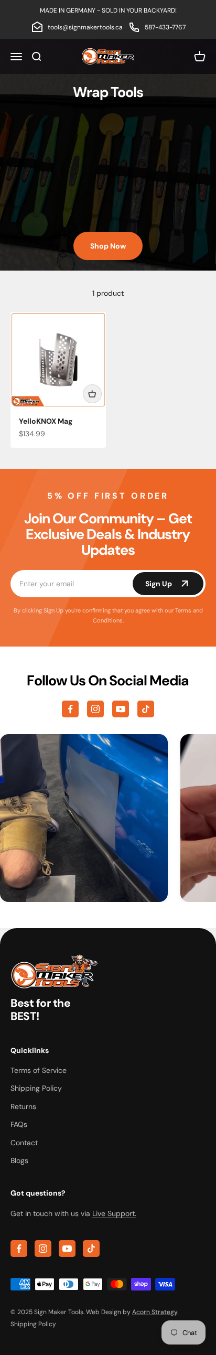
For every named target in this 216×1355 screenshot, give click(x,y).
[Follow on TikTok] (146, 709)
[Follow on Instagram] (95, 709)
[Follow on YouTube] (120, 709)
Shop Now (108, 246)
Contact (24, 1142)
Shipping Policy (36, 1088)
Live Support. (114, 1213)
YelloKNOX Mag (45, 421)
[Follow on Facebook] (70, 709)
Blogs (19, 1160)
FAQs (18, 1124)
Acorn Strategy (154, 1312)
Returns (23, 1106)
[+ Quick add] (92, 393)
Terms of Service (38, 1070)
